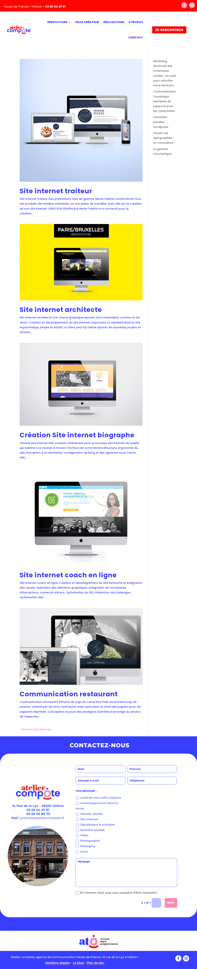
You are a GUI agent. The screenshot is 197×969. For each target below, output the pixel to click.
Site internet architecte (61, 309)
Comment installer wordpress (160, 122)
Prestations (57, 22)
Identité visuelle (91, 814)
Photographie (90, 840)
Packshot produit (92, 830)
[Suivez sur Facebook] (184, 5)
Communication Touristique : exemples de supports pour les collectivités (164, 101)
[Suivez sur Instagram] (192, 5)
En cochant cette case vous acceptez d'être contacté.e (118, 892)
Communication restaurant (69, 694)
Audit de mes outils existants (100, 797)
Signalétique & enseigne (97, 824)
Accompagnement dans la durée (97, 805)
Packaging (87, 846)
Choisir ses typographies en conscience (163, 138)
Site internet (89, 819)
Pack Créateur (87, 22)
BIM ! (170, 902)
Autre (84, 851)
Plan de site (96, 963)
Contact (135, 37)
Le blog (78, 963)
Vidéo (84, 835)
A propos (136, 22)
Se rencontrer (169, 30)
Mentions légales (57, 963)
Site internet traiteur (56, 191)
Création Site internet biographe (77, 435)
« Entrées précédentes (35, 729)
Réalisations (113, 22)
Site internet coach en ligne (68, 575)
